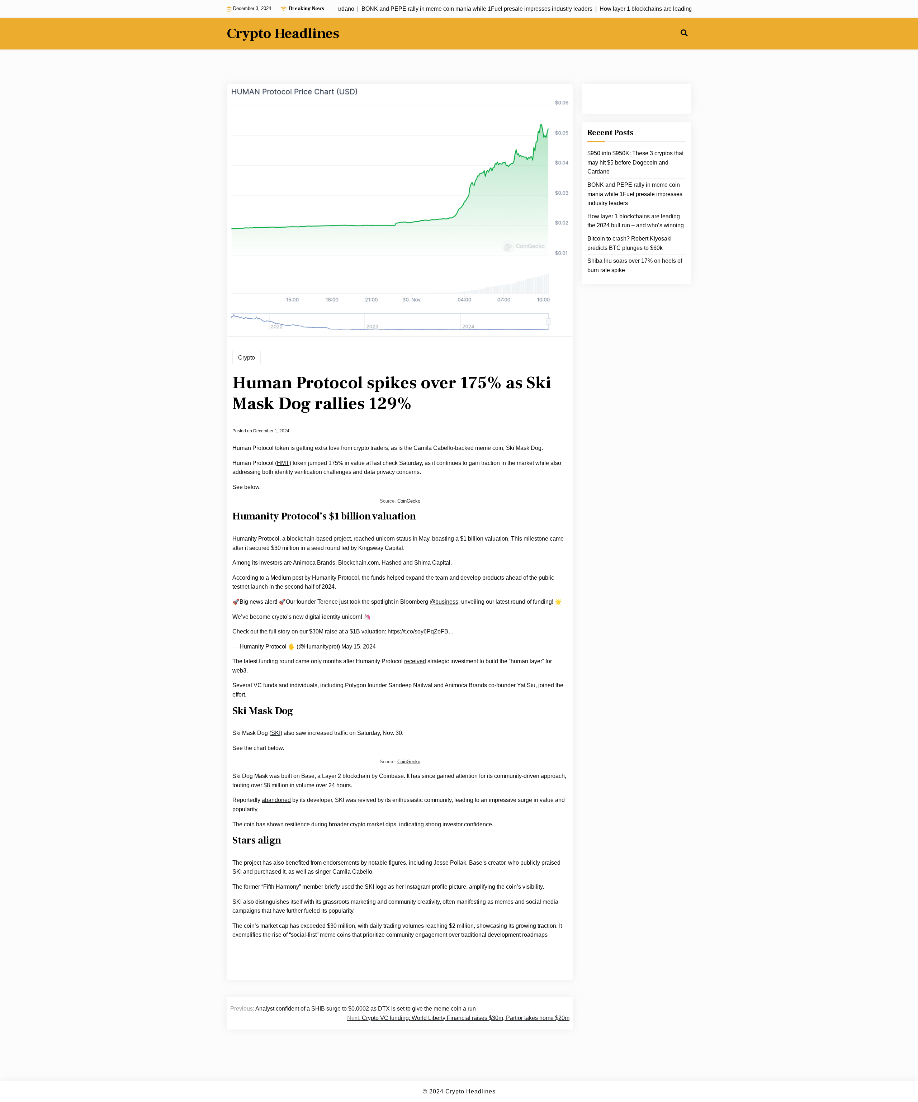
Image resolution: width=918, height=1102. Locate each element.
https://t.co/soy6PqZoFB (418, 631)
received (415, 661)
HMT (283, 463)
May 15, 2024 (358, 646)
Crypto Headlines (283, 33)
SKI (275, 733)
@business (444, 602)
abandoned (276, 800)
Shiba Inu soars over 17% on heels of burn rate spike (634, 265)
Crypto (246, 358)
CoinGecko (408, 501)
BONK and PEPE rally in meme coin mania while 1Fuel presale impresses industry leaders (634, 194)
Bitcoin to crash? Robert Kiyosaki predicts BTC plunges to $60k (629, 243)
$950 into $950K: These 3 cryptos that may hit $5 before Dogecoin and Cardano (635, 162)
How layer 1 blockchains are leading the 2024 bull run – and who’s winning (635, 221)
